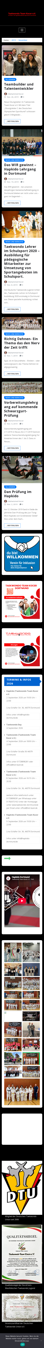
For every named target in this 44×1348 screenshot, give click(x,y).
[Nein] (41, 1340)
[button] (37, 1119)
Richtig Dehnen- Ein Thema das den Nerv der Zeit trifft (22, 343)
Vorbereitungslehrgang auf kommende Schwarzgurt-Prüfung (21, 408)
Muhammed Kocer (16, 94)
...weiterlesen (12, 121)
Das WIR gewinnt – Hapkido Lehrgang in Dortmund (20, 169)
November (23, 40)
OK (22, 1344)
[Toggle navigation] (22, 30)
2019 (13, 40)
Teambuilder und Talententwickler (19, 86)
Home (6, 40)
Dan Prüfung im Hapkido (18, 493)
